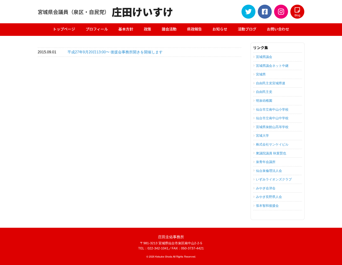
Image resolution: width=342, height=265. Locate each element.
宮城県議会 (264, 57)
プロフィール (97, 29)
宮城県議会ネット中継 (272, 66)
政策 (147, 29)
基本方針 (125, 29)
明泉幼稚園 (264, 100)
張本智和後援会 (267, 205)
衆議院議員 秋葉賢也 (271, 153)
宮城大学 (262, 135)
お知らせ (219, 29)
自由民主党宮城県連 (270, 83)
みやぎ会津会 (265, 188)
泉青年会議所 (265, 162)
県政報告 (194, 29)
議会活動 (169, 29)
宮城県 (261, 74)
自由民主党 (264, 92)
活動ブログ (247, 29)
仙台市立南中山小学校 (272, 109)
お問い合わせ (278, 29)
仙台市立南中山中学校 (272, 118)
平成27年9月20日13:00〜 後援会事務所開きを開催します (115, 52)
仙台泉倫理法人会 (269, 171)
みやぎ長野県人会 (269, 197)
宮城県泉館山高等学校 (272, 127)
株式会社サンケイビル (272, 144)
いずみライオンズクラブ (274, 179)
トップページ (64, 29)
